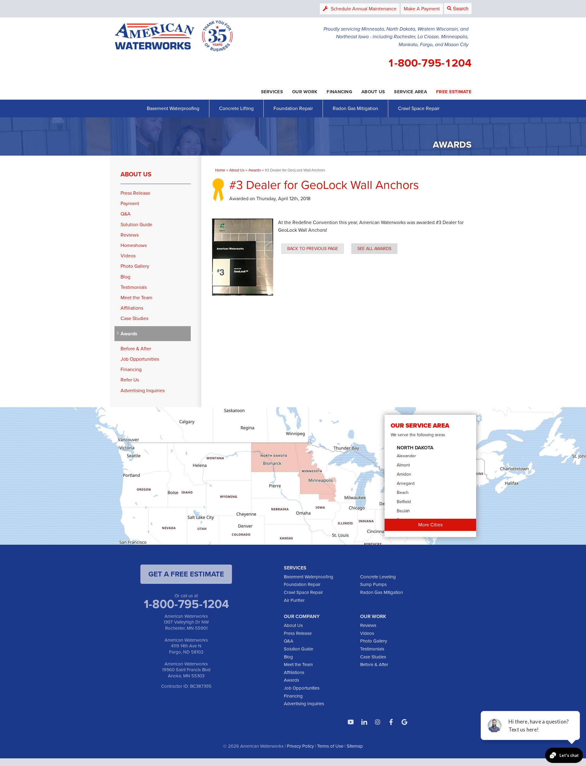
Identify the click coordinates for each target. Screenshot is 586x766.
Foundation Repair (293, 108)
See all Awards (374, 248)
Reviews (130, 235)
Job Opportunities (140, 359)
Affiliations (132, 308)
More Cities (430, 524)
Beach (403, 492)
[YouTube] (350, 722)
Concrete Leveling (378, 576)
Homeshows (134, 245)
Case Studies (134, 318)
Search (460, 8)
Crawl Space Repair (419, 108)
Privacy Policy (300, 746)
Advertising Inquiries (143, 390)
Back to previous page (312, 248)
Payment (130, 203)
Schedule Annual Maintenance (363, 8)
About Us (136, 174)
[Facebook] (391, 722)
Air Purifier (294, 600)
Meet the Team (136, 297)
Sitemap (355, 746)
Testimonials (134, 287)
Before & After (136, 349)
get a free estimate (186, 574)
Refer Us (130, 380)
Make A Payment (422, 8)
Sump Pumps (373, 584)
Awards (129, 334)
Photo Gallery (135, 266)
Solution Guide (136, 224)
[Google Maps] (404, 722)
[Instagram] (377, 722)
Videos (128, 256)
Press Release (135, 193)
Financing (131, 369)
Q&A (126, 214)
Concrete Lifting (236, 108)
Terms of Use (330, 746)
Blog (125, 277)
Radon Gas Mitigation (355, 108)
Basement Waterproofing (173, 108)
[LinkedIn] (364, 722)
